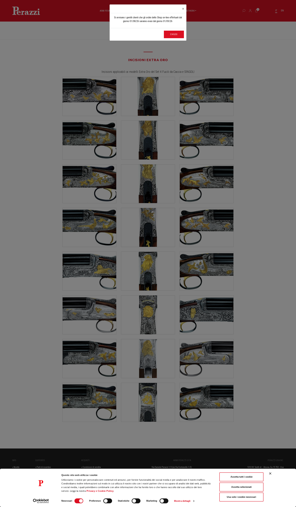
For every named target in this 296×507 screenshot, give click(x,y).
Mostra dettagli (182, 501)
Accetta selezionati (241, 487)
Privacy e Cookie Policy (100, 491)
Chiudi (174, 34)
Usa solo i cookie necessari (241, 497)
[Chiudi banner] (270, 473)
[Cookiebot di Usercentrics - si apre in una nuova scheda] (40, 501)
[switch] (107, 500)
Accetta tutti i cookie (241, 476)
